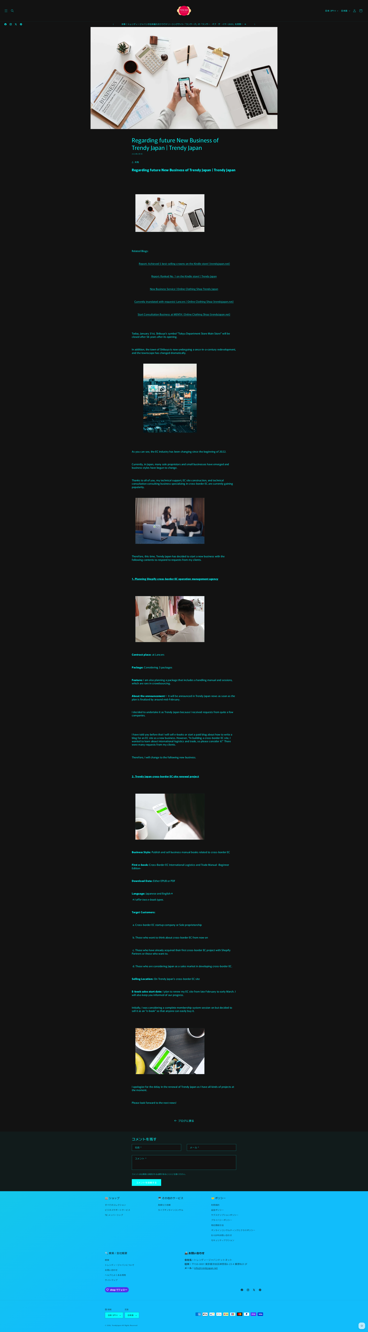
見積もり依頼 (164, 1204)
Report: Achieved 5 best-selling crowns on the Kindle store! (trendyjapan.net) (184, 263)
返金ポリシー (217, 1209)
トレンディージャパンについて (119, 1264)
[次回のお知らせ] (255, 24)
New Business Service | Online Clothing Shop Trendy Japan (184, 289)
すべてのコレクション (115, 1204)
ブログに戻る (186, 1121)
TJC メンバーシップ (114, 1214)
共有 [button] (137, 162)
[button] (6, 11)
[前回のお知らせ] (113, 24)
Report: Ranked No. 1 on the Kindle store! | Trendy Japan (184, 276)
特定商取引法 (217, 1225)
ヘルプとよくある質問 (115, 1275)
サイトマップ (111, 1280)
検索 (107, 1259)
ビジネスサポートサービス (117, 1209)
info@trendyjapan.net (206, 1268)
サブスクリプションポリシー (224, 1214)
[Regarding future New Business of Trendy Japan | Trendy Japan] (170, 231)
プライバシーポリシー (221, 1219)
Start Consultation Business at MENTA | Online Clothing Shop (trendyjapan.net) (184, 314)
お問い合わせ (111, 1269)
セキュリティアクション (222, 1240)
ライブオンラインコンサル (170, 1209)
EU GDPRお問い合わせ (221, 1235)
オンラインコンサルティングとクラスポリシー (233, 1230)
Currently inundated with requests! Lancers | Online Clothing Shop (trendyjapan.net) (184, 301)
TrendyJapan (116, 1325)
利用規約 (215, 1204)
